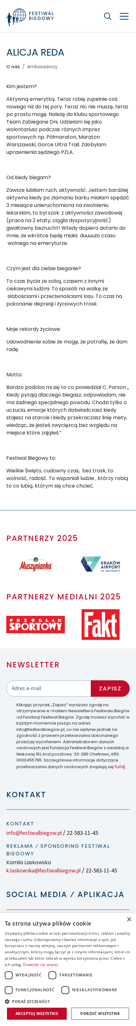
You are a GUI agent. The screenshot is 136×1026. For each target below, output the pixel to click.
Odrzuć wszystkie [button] (100, 1013)
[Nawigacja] (124, 16)
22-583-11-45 (82, 833)
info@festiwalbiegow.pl (34, 833)
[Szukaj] (108, 16)
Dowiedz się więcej (40, 964)
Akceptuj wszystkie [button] (36, 1013)
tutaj (119, 766)
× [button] (129, 919)
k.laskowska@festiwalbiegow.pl (43, 871)
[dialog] (68, 969)
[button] (68, 1001)
